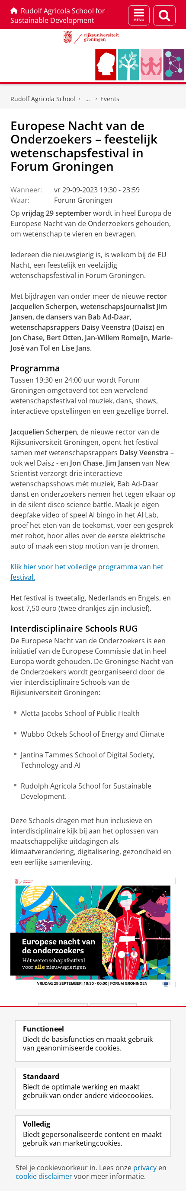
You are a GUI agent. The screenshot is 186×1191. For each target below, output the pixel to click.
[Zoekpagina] (164, 15)
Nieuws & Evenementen (87, 99)
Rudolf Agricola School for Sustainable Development (57, 15)
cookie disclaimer (44, 1176)
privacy (145, 1167)
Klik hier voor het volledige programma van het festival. (87, 572)
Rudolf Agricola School (42, 99)
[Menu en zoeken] (139, 15)
